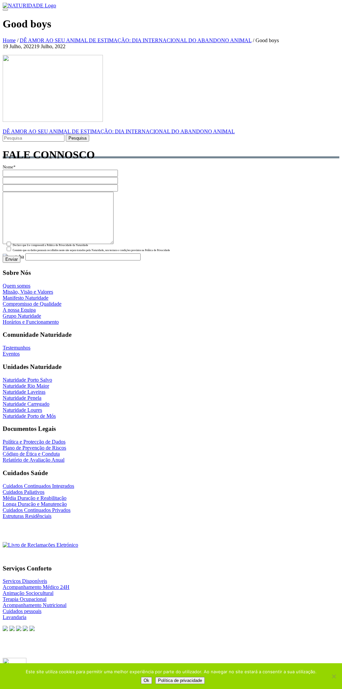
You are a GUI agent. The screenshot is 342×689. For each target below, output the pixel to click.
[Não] (333, 676)
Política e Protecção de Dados (34, 442)
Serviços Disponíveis (25, 581)
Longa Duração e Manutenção (35, 504)
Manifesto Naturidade (25, 298)
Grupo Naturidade (22, 316)
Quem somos (16, 286)
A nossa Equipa (19, 310)
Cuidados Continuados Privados (36, 510)
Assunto (10, 181)
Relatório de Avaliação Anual (33, 460)
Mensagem (12, 189)
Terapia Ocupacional (24, 599)
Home (9, 40)
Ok (146, 680)
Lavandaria (14, 617)
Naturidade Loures (22, 410)
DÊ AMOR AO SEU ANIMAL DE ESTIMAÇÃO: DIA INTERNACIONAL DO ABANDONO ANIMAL (135, 40)
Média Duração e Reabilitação (34, 498)
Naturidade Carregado (26, 404)
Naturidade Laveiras (24, 392)
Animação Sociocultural (28, 593)
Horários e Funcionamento (31, 322)
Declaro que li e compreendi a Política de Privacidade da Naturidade (50, 245)
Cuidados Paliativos (23, 492)
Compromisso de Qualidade (32, 304)
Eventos (11, 354)
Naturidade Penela (22, 398)
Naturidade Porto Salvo (27, 380)
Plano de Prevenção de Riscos (34, 448)
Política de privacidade (180, 680)
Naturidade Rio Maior (26, 386)
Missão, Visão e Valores (28, 292)
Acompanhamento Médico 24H (36, 587)
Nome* (9, 167)
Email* (9, 174)
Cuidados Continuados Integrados (38, 486)
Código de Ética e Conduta (31, 454)
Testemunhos (16, 348)
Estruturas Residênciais (27, 516)
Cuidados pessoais (22, 611)
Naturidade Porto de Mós (29, 416)
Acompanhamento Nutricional (34, 605)
